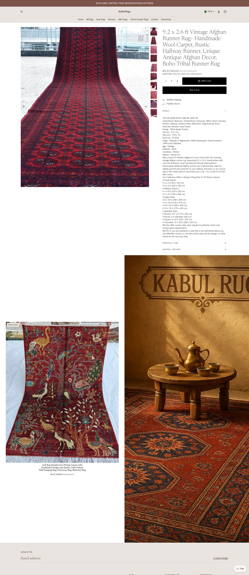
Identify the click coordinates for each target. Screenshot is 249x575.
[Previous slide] (23, 107)
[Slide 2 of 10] (154, 40)
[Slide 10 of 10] (154, 113)
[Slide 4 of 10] (154, 59)
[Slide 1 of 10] (154, 31)
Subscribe (220, 558)
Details (166, 111)
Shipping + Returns (171, 249)
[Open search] (21, 11)
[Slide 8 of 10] (154, 95)
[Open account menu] (219, 11)
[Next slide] (146, 107)
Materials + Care (170, 243)
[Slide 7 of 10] (154, 86)
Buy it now (194, 90)
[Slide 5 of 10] (154, 68)
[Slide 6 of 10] (154, 77)
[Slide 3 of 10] (154, 50)
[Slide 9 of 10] (154, 104)
